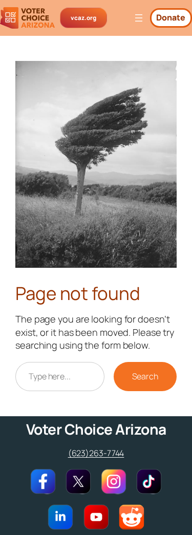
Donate (170, 17)
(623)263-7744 (96, 453)
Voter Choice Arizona (96, 429)
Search (145, 376)
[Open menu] (139, 18)
